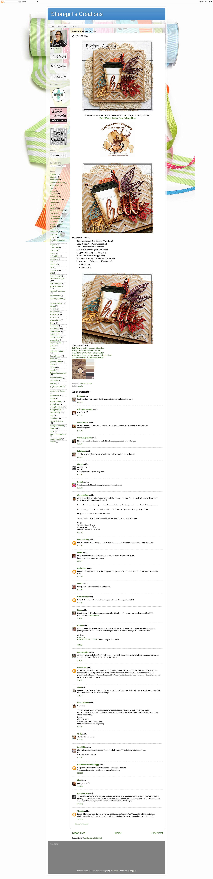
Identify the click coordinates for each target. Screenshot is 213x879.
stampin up (54, 404)
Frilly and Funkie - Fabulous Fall (86, 350)
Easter (52, 253)
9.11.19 (79, 758)
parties (53, 346)
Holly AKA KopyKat (85, 409)
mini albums (55, 332)
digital (52, 245)
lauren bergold (83, 422)
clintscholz (114, 871)
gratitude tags (56, 283)
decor (52, 237)
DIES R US (81, 637)
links (52, 323)
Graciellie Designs (57, 279)
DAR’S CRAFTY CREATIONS (88, 640)
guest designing (56, 286)
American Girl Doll (57, 183)
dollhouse (54, 251)
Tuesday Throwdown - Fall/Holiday (88, 353)
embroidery (54, 256)
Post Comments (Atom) (92, 838)
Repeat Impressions (58, 373)
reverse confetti (56, 378)
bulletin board (55, 200)
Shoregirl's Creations (77, 14)
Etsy (51, 262)
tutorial (53, 429)
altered (53, 177)
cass (79, 687)
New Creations (83, 597)
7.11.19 (79, 618)
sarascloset (82, 668)
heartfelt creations (57, 291)
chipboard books (57, 211)
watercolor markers (58, 434)
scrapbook (54, 381)
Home (52, 26)
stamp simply (55, 401)
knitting (53, 317)
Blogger (133, 871)
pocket (52, 348)
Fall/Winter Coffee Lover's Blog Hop (88, 348)
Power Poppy (55, 356)
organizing (54, 340)
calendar (53, 202)
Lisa (79, 780)
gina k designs (56, 276)
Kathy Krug (82, 568)
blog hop (53, 194)
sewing (53, 383)
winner (53, 442)
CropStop (54, 232)
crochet (53, 229)
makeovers (54, 326)
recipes (53, 367)
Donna (80, 396)
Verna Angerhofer (84, 438)
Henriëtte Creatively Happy (88, 765)
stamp (52, 398)
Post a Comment (81, 824)
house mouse (55, 296)
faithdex (53, 265)
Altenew (53, 174)
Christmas (54, 214)
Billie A (80, 584)
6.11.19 (79, 402)
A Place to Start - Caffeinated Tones (88, 358)
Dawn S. (80, 482)
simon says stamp (57, 391)
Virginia (80, 811)
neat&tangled (55, 337)
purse (52, 364)
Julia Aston (81, 451)
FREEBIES (54, 270)
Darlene (80, 625)
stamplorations (56, 407)
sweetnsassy (55, 413)
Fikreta (80, 464)
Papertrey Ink (55, 343)
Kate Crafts (54, 315)
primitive (54, 359)
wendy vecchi (55, 439)
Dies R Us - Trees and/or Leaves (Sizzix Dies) (91, 355)
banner (53, 191)
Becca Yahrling (83, 540)
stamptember (55, 410)
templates (54, 418)
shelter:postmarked (58, 386)
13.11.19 (80, 786)
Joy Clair (53, 309)
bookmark (54, 197)
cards (80, 386)
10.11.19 (80, 773)
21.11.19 (80, 804)
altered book (55, 180)
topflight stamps (57, 426)
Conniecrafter (83, 652)
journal (53, 306)
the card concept (56, 421)
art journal (54, 185)
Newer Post (78, 833)
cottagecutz (55, 221)
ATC (51, 188)
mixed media (55, 334)
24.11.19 (80, 819)
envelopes (54, 259)
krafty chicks (55, 320)
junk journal (55, 312)
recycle (53, 370)
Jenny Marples (83, 793)
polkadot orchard (57, 351)
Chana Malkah (83, 495)
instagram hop (56, 303)
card (52, 205)
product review (56, 362)
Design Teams (62, 26)
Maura (80, 553)
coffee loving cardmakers (55, 217)
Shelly (79, 734)
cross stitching (56, 234)
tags (52, 415)
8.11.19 (79, 727)
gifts (52, 273)
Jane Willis (81, 747)
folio (52, 267)
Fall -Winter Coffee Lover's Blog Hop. (118, 118)
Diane (79, 610)
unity (52, 431)
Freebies (73, 26)
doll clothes (54, 248)
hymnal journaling (57, 299)
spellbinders (55, 396)
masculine (54, 329)
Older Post (157, 833)
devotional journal (57, 240)
